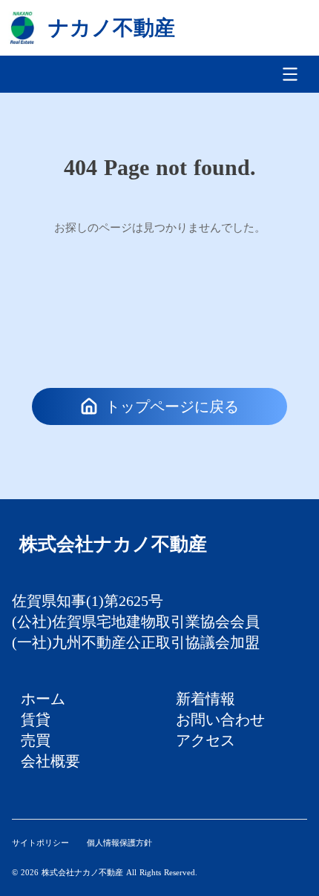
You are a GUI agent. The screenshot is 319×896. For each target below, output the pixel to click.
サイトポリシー (40, 842)
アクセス (205, 740)
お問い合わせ (220, 719)
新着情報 (205, 698)
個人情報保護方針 (119, 842)
